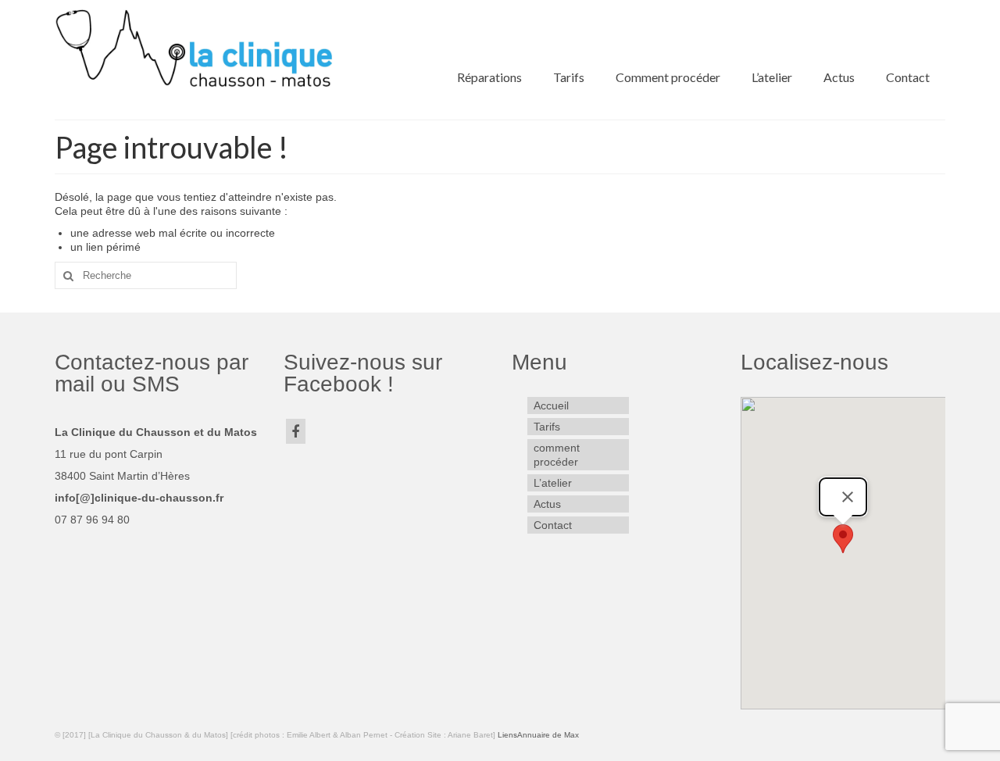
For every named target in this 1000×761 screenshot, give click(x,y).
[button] (843, 538)
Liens (507, 735)
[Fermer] (847, 497)
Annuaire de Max (548, 735)
